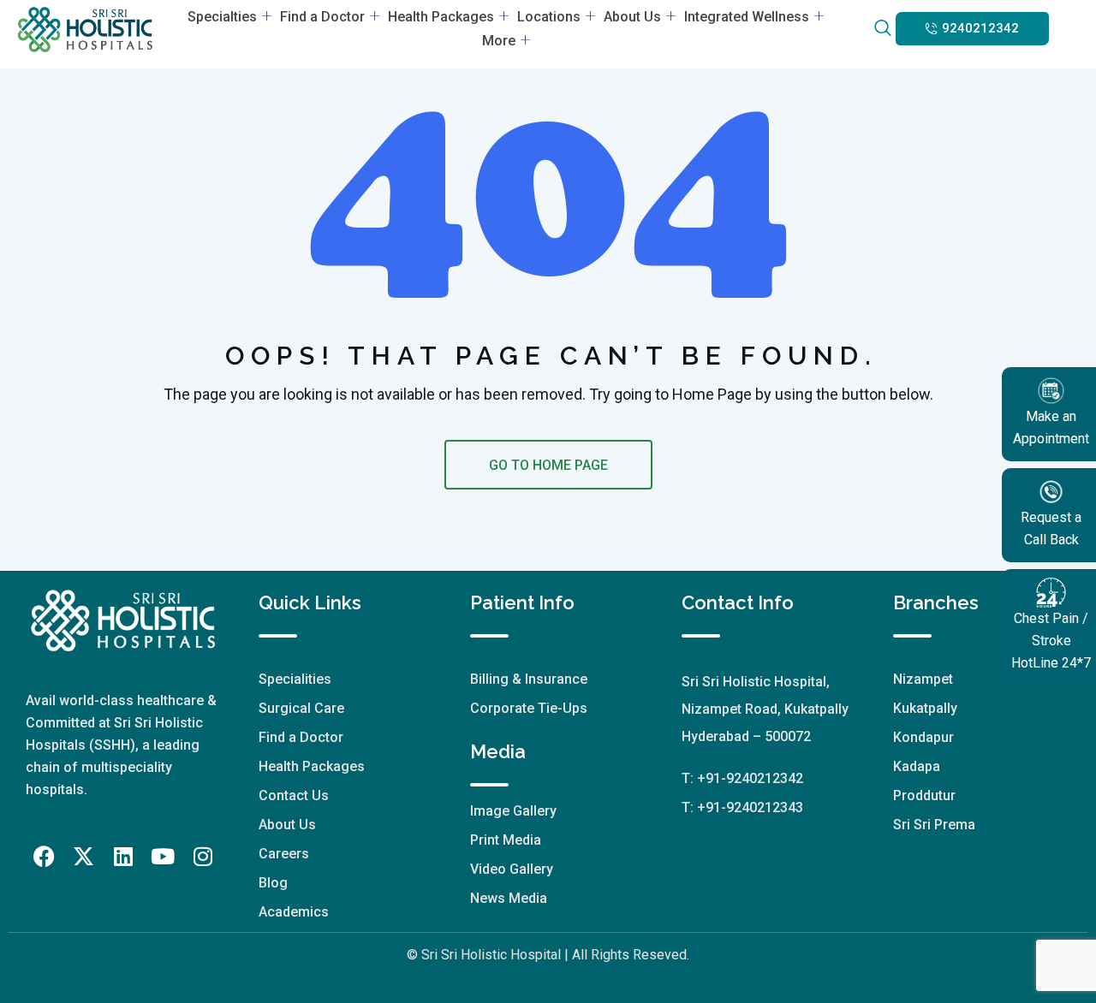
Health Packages (441, 17)
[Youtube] (162, 856)
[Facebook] (43, 856)
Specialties (222, 17)
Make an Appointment (1051, 427)
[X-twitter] (84, 856)
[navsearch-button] (882, 29)
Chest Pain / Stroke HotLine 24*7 (1051, 640)
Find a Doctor (322, 17)
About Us (632, 17)
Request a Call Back (1051, 528)
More (498, 41)
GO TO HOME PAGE (548, 465)
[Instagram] (203, 856)
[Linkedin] (123, 856)
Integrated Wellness (746, 17)
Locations (549, 17)
